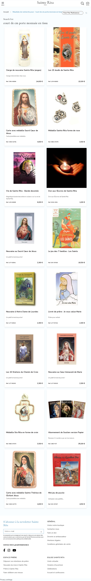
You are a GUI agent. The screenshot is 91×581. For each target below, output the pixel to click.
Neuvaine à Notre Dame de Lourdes (22, 311)
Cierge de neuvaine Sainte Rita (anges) (23, 70)
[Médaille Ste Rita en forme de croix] (24, 409)
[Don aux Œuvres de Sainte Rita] (67, 168)
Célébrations (52, 569)
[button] (72, 13)
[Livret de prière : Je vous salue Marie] (67, 289)
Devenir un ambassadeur (56, 536)
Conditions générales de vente (59, 544)
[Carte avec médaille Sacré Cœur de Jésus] (24, 108)
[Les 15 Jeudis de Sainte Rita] (67, 47)
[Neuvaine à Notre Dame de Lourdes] (24, 289)
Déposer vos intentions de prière (16, 561)
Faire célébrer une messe (13, 572)
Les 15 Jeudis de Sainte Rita (61, 70)
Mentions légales (53, 540)
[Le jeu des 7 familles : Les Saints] (67, 228)
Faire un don (51, 533)
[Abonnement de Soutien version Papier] (67, 409)
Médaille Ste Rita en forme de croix (22, 432)
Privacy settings (6, 579)
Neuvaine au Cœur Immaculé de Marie (65, 372)
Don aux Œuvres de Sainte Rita (62, 191)
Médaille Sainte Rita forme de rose (64, 130)
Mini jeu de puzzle (56, 493)
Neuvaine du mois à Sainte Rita (15, 565)
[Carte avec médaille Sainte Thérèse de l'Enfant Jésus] (24, 470)
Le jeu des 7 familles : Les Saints (63, 251)
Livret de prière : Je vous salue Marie (64, 311)
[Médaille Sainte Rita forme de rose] (67, 108)
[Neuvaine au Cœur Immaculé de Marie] (67, 349)
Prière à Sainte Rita (10, 569)
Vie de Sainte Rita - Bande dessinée (22, 191)
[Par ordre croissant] (86, 12)
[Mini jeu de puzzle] (67, 470)
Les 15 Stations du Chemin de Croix (22, 372)
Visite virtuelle (52, 561)
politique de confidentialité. (24, 539)
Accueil (6, 12)
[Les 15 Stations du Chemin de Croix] (24, 349)
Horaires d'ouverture (55, 565)
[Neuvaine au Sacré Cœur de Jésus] (24, 228)
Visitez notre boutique (55, 525)
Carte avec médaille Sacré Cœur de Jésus (22, 132)
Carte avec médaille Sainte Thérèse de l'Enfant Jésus (24, 494)
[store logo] (45, 3)
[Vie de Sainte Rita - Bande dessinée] (24, 168)
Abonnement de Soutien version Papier (66, 432)
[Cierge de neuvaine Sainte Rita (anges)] (24, 47)
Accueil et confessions (55, 572)
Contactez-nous (53, 529)
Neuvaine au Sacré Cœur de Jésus (21, 251)
